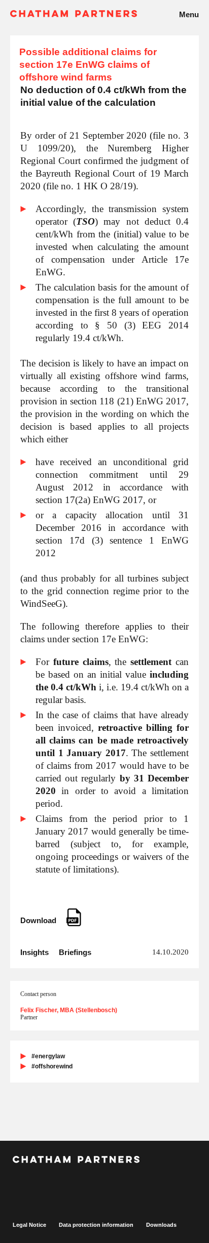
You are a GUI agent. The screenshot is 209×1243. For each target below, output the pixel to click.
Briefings (75, 952)
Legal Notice (29, 1225)
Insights (34, 952)
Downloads (161, 1225)
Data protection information (96, 1225)
